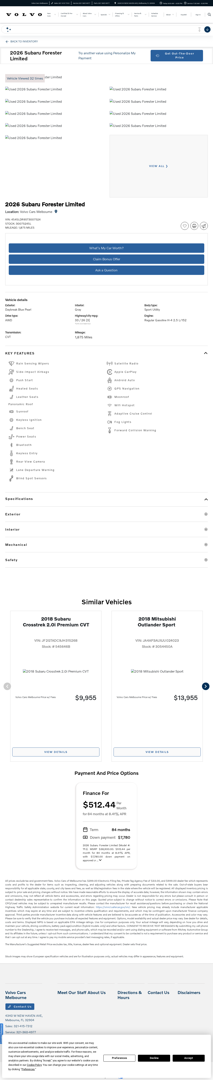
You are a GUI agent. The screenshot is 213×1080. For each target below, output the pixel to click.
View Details (56, 752)
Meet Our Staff (71, 992)
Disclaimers (189, 992)
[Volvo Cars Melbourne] (24, 14)
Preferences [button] (28, 1069)
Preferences (119, 1058)
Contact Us (22, 1006)
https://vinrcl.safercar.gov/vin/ (113, 907)
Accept (188, 1058)
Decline (154, 1058)
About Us (97, 992)
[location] (115, 3)
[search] (209, 14)
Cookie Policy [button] (34, 1065)
